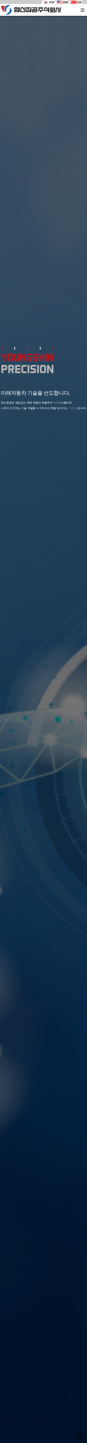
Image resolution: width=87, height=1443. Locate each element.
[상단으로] (80, 1436)
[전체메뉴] (83, 10)
